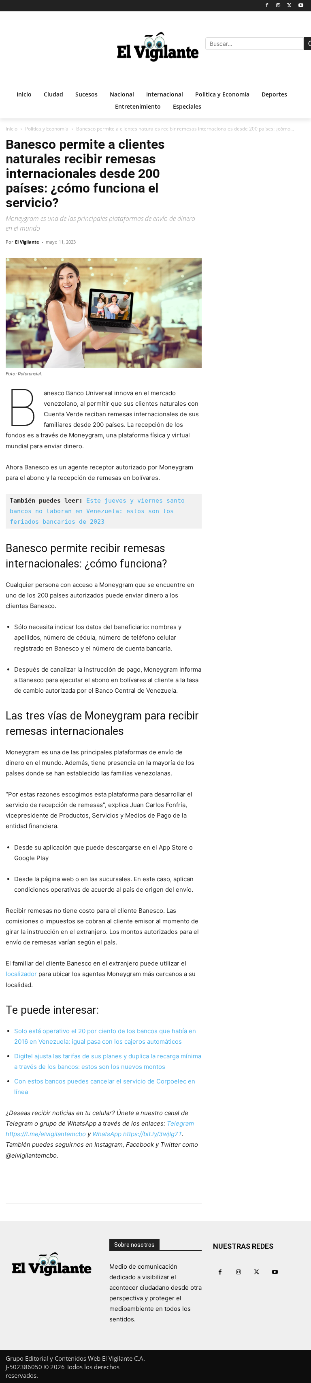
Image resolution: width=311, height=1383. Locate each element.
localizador (21, 974)
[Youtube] (300, 6)
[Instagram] (278, 6)
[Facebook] (267, 6)
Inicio (11, 128)
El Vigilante (27, 242)
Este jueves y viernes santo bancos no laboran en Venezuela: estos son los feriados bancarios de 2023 (99, 511)
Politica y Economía (46, 128)
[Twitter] (289, 6)
